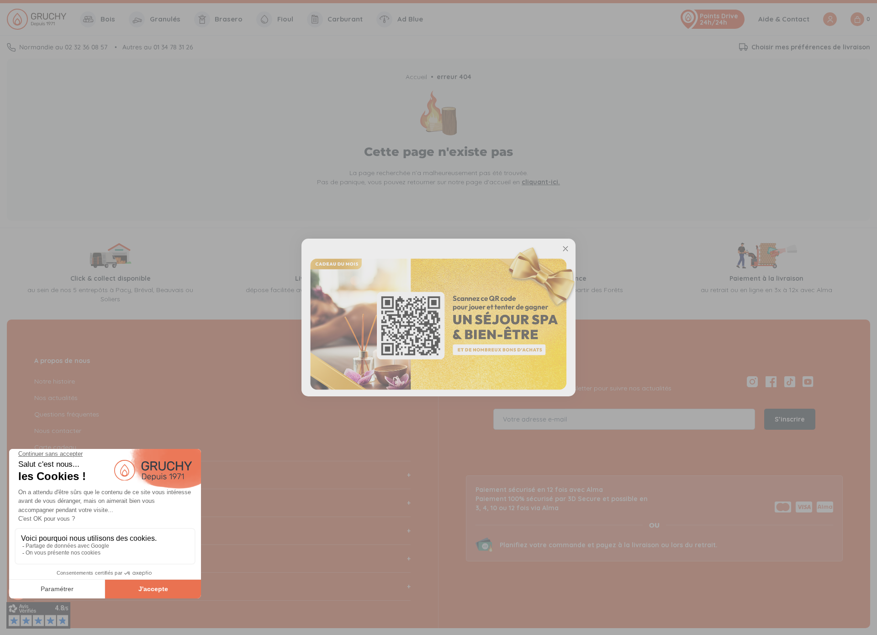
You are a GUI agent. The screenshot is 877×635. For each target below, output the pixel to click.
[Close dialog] (565, 248)
